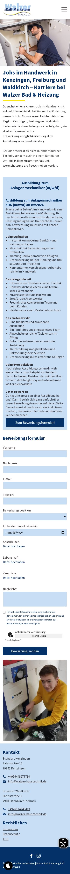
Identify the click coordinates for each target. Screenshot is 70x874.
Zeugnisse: (10, 573)
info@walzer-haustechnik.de (27, 781)
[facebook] (31, 856)
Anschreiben (11, 542)
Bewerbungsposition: (17, 510)
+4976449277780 (19, 776)
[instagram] (39, 856)
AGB (5, 839)
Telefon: (8, 495)
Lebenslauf (10, 557)
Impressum (10, 829)
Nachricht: (10, 589)
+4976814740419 (19, 809)
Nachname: (10, 463)
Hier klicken (39, 636)
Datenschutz (11, 834)
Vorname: (9, 447)
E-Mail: (7, 479)
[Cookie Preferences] (8, 865)
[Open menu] (64, 10)
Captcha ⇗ (13, 640)
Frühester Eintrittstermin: (20, 526)
